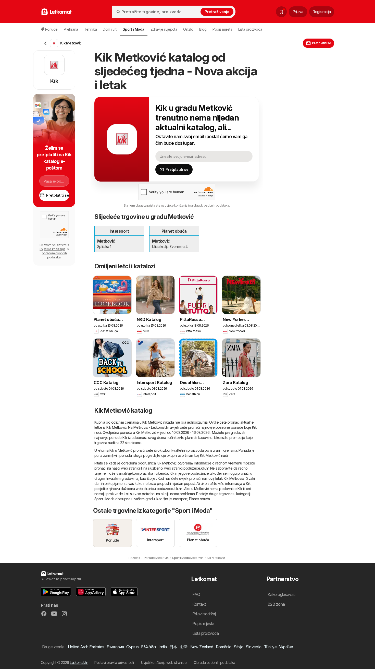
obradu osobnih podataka (211, 205)
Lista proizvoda (250, 29)
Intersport (180, 499)
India (162, 646)
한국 (184, 646)
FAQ (196, 594)
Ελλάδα (148, 646)
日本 (173, 646)
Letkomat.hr (79, 662)
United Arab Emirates (86, 646)
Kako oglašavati (281, 594)
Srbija (238, 646)
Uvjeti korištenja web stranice (164, 662)
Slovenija (253, 646)
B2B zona (276, 604)
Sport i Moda (104, 499)
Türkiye (270, 646)
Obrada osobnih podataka (214, 662)
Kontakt (199, 604)
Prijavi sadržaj (204, 613)
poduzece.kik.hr (195, 468)
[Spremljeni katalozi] (281, 11)
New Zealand (201, 646)
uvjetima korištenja (52, 249)
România (223, 646)
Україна (286, 646)
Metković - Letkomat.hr (151, 427)
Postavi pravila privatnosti (114, 662)
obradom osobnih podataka (54, 255)
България (115, 646)
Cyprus (132, 646)
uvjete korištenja (176, 205)
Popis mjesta (222, 29)
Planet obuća (199, 499)
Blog (202, 29)
